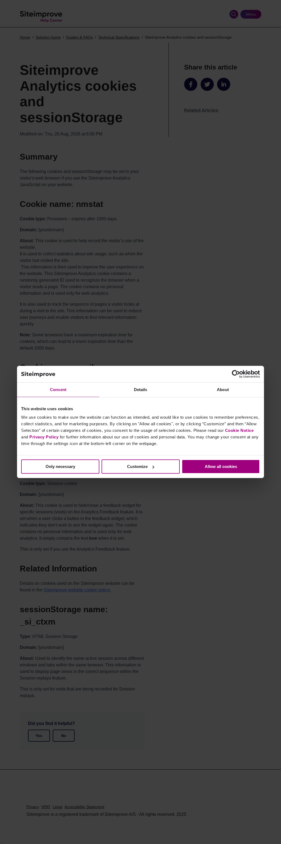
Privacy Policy (43, 437)
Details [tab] (140, 389)
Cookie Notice (239, 430)
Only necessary (60, 466)
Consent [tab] (58, 389)
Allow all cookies (221, 466)
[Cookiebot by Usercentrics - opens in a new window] (236, 374)
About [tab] (223, 389)
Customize (137, 466)
